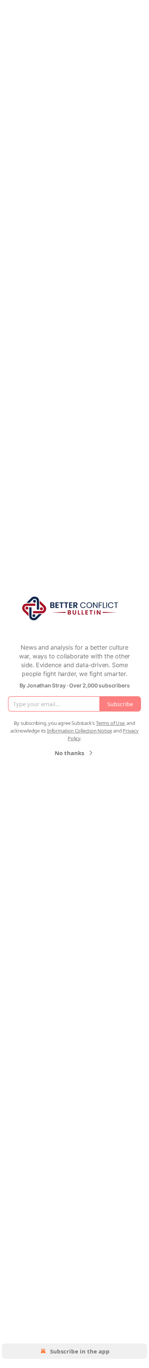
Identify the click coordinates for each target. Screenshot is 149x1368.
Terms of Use (110, 723)
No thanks (69, 753)
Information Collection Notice (79, 730)
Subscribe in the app (80, 1351)
